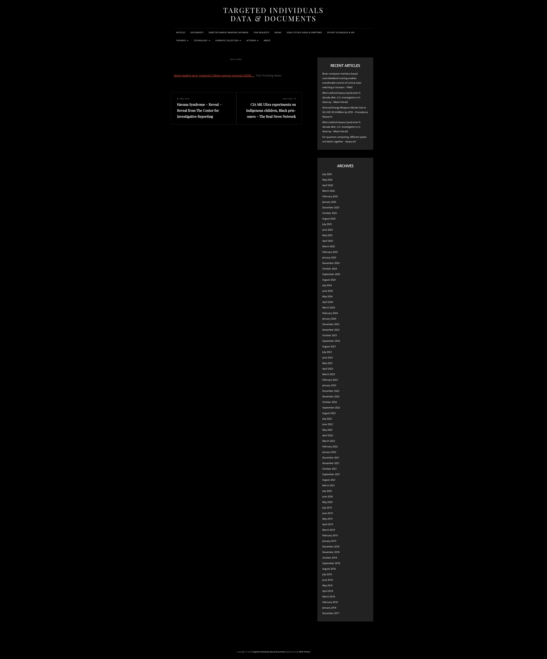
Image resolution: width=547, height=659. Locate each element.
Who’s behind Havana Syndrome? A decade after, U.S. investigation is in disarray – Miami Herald (341, 97)
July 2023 (327, 352)
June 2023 (327, 357)
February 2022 (330, 446)
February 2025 (330, 252)
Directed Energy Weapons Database (228, 32)
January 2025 (329, 257)
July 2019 (327, 507)
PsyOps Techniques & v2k (341, 32)
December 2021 (330, 457)
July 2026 (327, 174)
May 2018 (327, 585)
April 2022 (327, 435)
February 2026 (330, 196)
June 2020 (327, 496)
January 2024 (329, 318)
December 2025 (330, 207)
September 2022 (331, 407)
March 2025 (328, 246)
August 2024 (329, 279)
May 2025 (327, 235)
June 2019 (327, 513)
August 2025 (329, 218)
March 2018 (328, 596)
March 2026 (328, 190)
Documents (196, 32)
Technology (201, 40)
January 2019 (329, 541)
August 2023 (329, 346)
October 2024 (329, 268)
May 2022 (327, 429)
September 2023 (331, 340)
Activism (251, 40)
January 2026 (329, 202)
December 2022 (330, 390)
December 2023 (330, 324)
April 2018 (327, 591)
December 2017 (330, 613)
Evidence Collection (227, 40)
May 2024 (327, 296)
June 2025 (327, 229)
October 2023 (329, 335)
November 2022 (330, 396)
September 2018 (331, 563)
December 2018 (330, 546)
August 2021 (329, 479)
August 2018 (329, 568)
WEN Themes (304, 651)
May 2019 (327, 518)
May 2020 (327, 502)
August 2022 (329, 413)
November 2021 (330, 463)
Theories (181, 40)
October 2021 (329, 468)
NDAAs (277, 32)
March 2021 (328, 485)
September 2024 (331, 274)
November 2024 (330, 263)
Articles (180, 32)
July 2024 (327, 285)
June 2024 (327, 290)
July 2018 (327, 574)
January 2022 (329, 452)
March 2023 (328, 374)
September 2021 (331, 474)
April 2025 (327, 240)
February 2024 (330, 313)
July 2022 (327, 418)
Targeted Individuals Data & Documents (273, 14)
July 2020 (327, 491)
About (267, 40)
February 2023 (330, 379)
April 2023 (327, 368)
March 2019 (328, 529)
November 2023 (330, 329)
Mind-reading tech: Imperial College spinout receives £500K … (214, 75)
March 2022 (328, 441)
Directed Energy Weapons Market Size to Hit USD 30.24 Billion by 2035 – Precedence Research (345, 112)
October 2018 (329, 557)
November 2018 (330, 552)
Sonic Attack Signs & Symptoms (304, 32)
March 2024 (328, 307)
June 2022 (327, 424)
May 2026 (327, 179)
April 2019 (327, 524)
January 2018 (329, 607)
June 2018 (327, 579)
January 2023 (329, 385)
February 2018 (330, 602)
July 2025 (327, 224)
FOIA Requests (261, 32)
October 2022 (329, 402)
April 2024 (327, 302)
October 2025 (329, 213)
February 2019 (330, 535)
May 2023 (327, 363)
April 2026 (327, 185)
